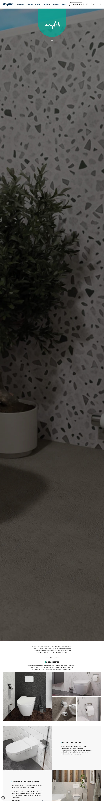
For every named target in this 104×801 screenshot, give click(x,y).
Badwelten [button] (30, 4)
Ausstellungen (77, 4)
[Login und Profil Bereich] (100, 4)
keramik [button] (56, 658)
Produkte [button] (37, 4)
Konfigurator (56, 4)
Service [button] (64, 4)
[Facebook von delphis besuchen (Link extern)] (91, 4)
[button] (87, 4)
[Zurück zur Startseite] (8, 4)
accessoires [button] (48, 658)
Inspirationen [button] (20, 4)
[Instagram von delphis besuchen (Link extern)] (93, 4)
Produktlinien (46, 4)
